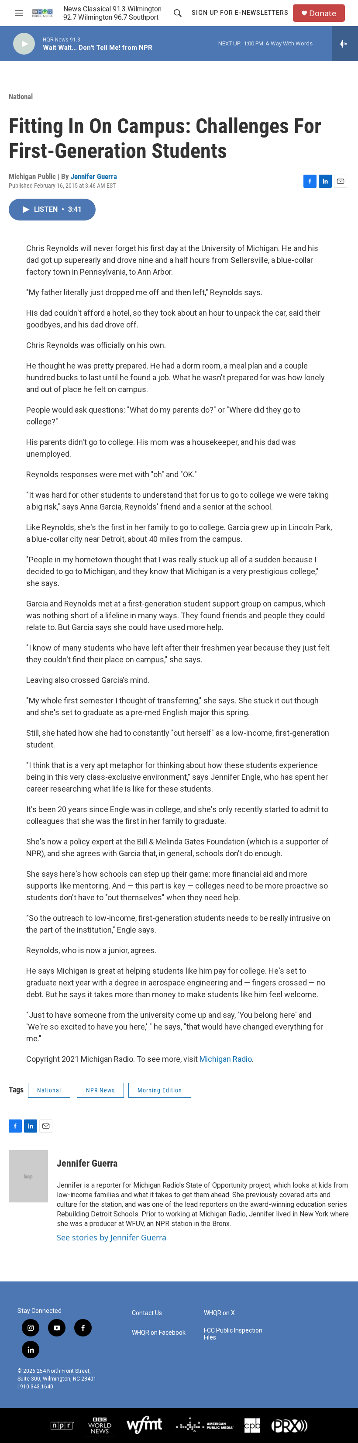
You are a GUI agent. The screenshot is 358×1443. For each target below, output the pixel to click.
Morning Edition (160, 1090)
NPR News (100, 1090)
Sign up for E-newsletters (240, 12)
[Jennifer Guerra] (28, 1176)
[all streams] (345, 43)
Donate (322, 13)
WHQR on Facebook (159, 1332)
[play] (24, 44)
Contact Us (147, 1313)
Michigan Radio (226, 1059)
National (21, 96)
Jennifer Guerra (94, 176)
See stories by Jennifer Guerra (111, 1237)
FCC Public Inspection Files (233, 1334)
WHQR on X (219, 1313)
